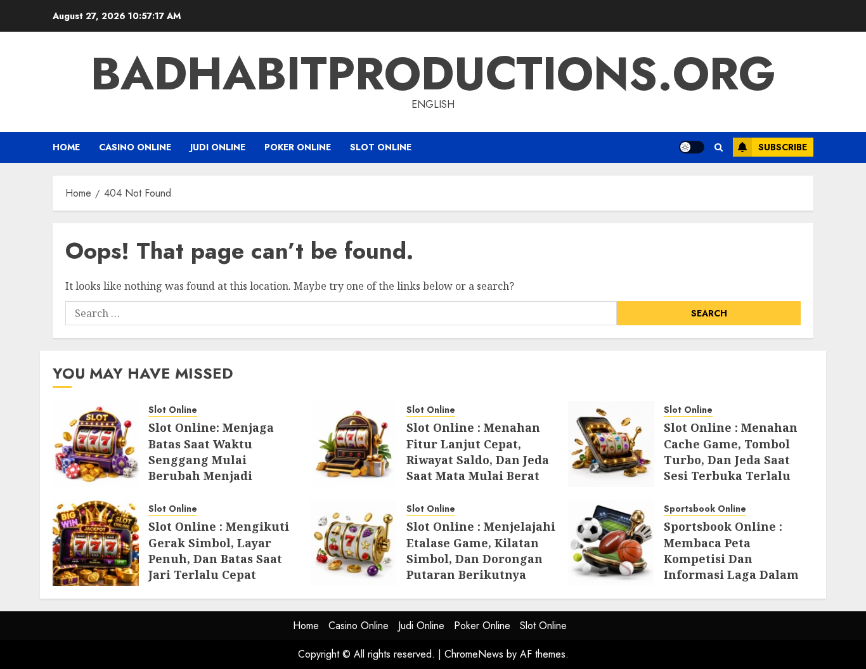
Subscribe (782, 147)
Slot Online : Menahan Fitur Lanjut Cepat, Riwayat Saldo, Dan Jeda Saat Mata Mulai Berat (477, 451)
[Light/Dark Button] (691, 147)
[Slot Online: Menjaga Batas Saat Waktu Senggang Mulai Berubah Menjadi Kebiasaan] (96, 444)
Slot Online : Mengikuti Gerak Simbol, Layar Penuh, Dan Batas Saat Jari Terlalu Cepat (218, 550)
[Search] (719, 147)
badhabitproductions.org (433, 74)
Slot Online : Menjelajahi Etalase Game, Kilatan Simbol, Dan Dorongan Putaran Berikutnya (480, 550)
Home (66, 147)
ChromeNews (473, 654)
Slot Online (380, 147)
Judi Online (217, 147)
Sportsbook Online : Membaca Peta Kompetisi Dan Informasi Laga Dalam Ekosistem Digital (731, 558)
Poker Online (297, 147)
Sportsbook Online (705, 509)
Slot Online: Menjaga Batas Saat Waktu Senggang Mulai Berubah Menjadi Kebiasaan (211, 459)
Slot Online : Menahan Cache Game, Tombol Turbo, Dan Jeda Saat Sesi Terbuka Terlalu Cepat (731, 459)
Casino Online (135, 147)
